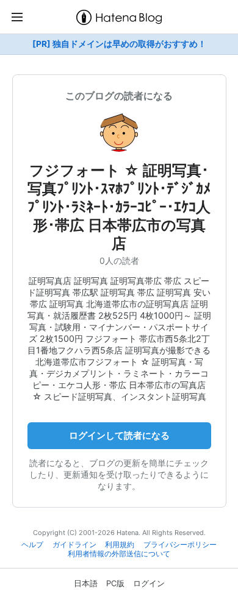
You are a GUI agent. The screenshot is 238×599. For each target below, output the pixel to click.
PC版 (115, 583)
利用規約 (119, 545)
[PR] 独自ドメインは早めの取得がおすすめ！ (119, 44)
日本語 (86, 583)
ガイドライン (74, 545)
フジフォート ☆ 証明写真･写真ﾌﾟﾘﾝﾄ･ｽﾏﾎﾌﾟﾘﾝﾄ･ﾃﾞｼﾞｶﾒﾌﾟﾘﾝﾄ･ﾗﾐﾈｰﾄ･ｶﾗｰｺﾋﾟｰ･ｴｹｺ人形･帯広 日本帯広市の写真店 (119, 206)
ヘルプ (32, 545)
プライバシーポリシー (180, 545)
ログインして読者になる (119, 435)
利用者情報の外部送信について (119, 554)
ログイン (149, 583)
